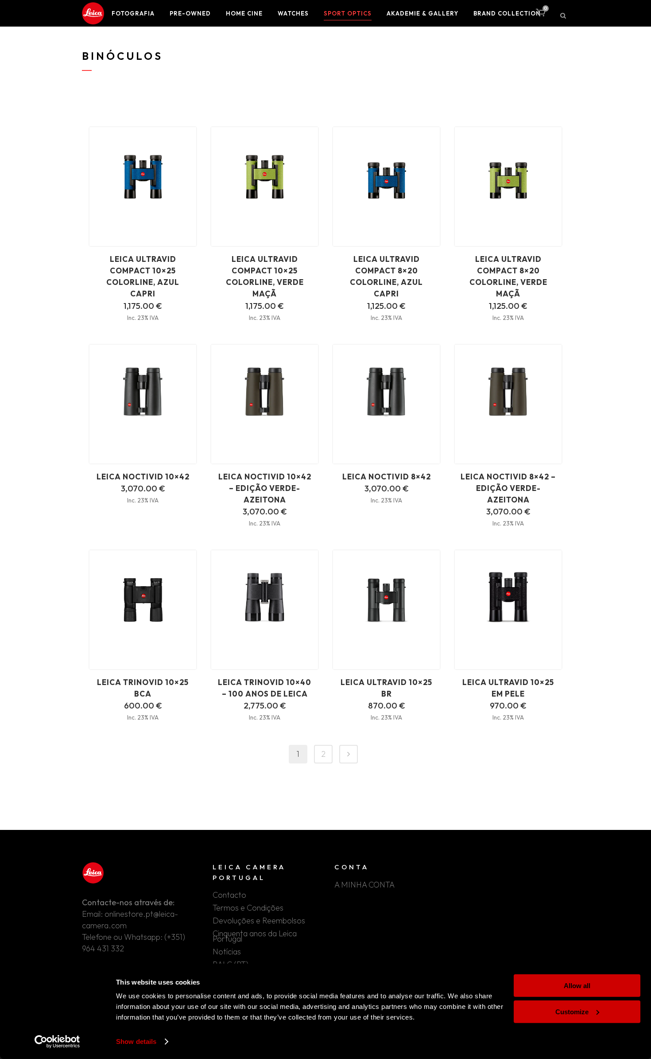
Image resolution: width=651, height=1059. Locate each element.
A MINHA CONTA (364, 885)
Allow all (577, 985)
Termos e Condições (248, 908)
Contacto (229, 895)
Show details (136, 1041)
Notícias (227, 951)
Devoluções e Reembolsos (259, 920)
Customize (572, 1011)
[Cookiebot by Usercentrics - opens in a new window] (57, 1041)
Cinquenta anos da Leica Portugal (255, 936)
